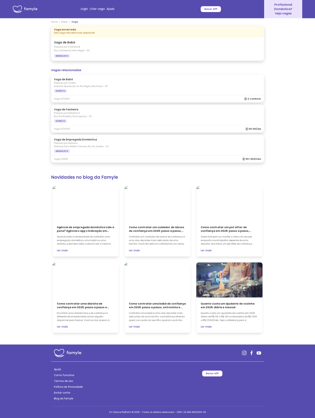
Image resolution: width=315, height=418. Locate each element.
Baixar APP (210, 9)
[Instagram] (244, 353)
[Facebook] (251, 353)
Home (54, 21)
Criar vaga (97, 9)
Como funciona (64, 375)
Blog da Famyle (63, 398)
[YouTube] (259, 353)
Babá (64, 21)
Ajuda (110, 9)
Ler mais (62, 250)
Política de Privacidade (68, 387)
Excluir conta (62, 392)
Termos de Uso (63, 381)
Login (84, 9)
